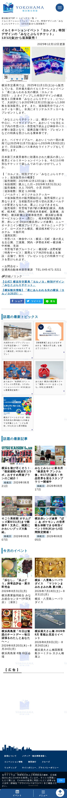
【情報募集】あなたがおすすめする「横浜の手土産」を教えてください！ (48, 345)
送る (52, 301)
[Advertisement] (33, 708)
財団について (10, 756)
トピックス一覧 (26, 18)
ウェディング (10, 768)
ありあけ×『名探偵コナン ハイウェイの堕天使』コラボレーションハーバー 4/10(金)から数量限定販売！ (17, 385)
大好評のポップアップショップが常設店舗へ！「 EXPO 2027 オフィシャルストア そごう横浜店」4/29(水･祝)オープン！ (17, 348)
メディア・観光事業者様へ (34, 756)
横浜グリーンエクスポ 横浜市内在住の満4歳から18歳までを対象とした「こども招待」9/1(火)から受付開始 (17, 421)
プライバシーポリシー (30, 783)
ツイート (36, 301)
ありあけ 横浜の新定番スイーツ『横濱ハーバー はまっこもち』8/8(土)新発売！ (49, 384)
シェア (19, 301)
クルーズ (46, 762)
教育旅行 (32, 762)
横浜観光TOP (8, 18)
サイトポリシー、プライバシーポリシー (40, 768)
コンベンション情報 (13, 762)
